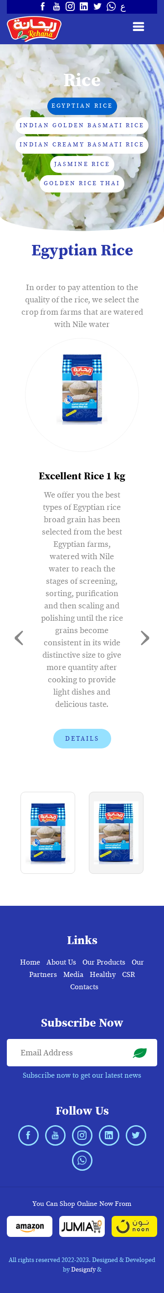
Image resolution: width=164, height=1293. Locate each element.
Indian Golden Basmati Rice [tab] (82, 125)
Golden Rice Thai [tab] (82, 183)
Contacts (84, 987)
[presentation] (19, 635)
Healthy (103, 975)
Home (30, 962)
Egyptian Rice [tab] (82, 106)
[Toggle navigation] (141, 26)
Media (73, 975)
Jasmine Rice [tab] (82, 164)
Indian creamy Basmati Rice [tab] (82, 144)
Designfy (83, 1269)
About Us (61, 962)
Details (82, 738)
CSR (128, 975)
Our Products (103, 962)
